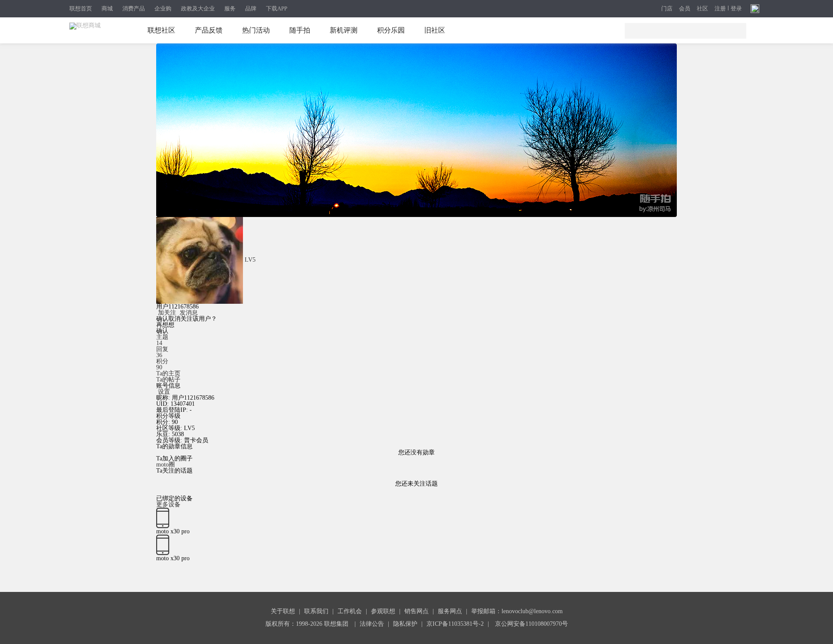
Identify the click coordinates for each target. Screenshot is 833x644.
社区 (702, 9)
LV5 (250, 259)
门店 (666, 9)
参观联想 (383, 611)
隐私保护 (405, 624)
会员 (684, 9)
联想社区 (161, 30)
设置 (164, 391)
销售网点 (416, 611)
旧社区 (434, 30)
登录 (736, 9)
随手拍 (299, 30)
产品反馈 (209, 30)
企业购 (162, 8)
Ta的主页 (168, 373)
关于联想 (283, 611)
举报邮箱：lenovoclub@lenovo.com (517, 611)
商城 (107, 8)
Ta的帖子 (168, 379)
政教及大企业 (198, 8)
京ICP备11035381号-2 (455, 624)
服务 (230, 8)
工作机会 (350, 611)
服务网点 (450, 611)
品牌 (250, 8)
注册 (720, 9)
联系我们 (316, 611)
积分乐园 (391, 30)
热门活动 (256, 30)
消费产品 (133, 8)
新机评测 (343, 30)
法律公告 (372, 624)
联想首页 (80, 8)
